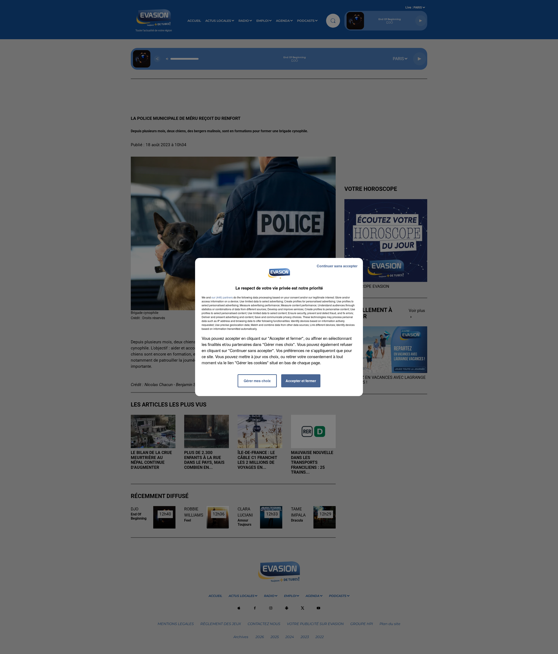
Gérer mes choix (257, 380)
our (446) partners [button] (222, 297)
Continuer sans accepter (337, 265)
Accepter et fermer (301, 380)
